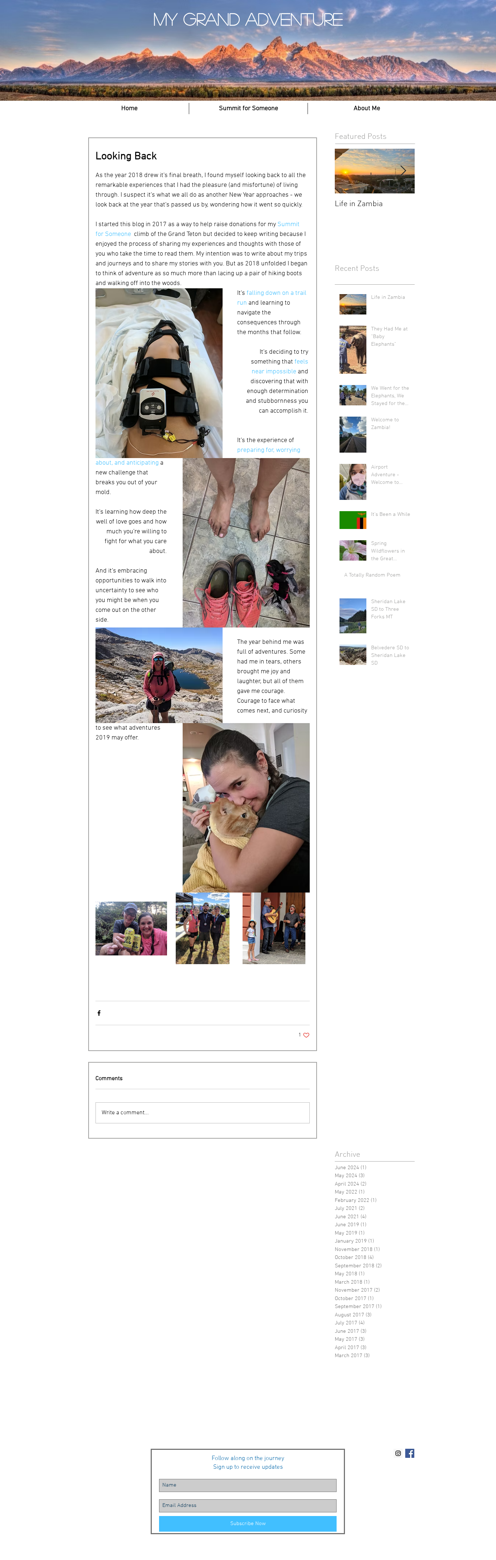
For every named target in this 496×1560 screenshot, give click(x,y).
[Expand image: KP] (131, 928)
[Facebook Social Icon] (409, 1453)
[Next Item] (403, 171)
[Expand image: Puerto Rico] (274, 928)
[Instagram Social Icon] (398, 1453)
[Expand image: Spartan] (203, 928)
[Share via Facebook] (98, 1013)
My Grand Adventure (248, 18)
